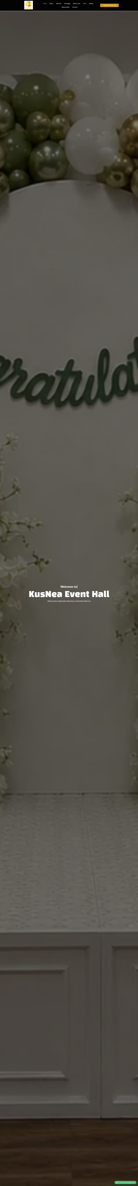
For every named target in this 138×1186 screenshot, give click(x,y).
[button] (125, 1182)
